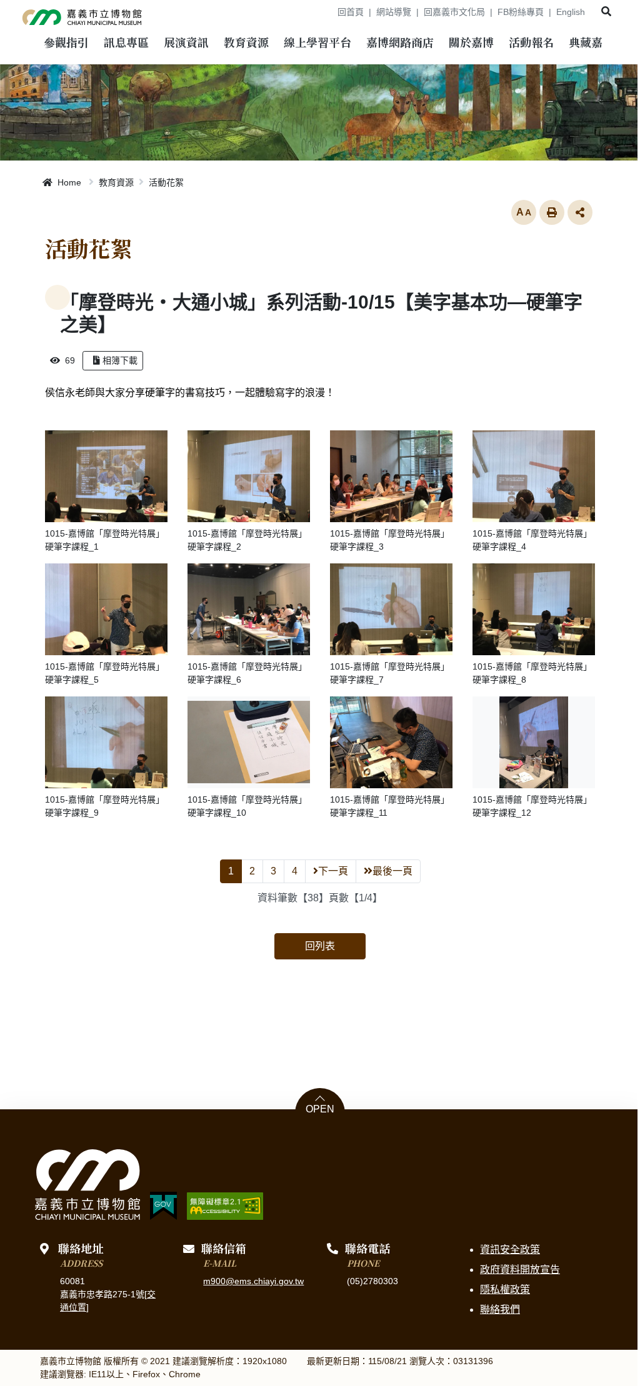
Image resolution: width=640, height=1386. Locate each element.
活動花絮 (166, 182)
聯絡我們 (500, 1309)
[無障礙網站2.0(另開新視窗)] (225, 1206)
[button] (606, 11)
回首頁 (351, 12)
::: (324, 12)
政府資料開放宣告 (520, 1269)
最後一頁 (392, 871)
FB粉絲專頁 (521, 12)
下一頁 (333, 871)
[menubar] (66, 44)
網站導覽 (393, 12)
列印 (551, 212)
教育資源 (116, 182)
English (570, 12)
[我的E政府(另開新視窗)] (163, 1206)
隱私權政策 (505, 1289)
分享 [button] (580, 212)
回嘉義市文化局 (454, 12)
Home (68, 182)
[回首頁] (82, 15)
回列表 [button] (320, 946)
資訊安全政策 (510, 1249)
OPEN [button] (320, 1109)
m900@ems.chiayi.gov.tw (253, 1281)
